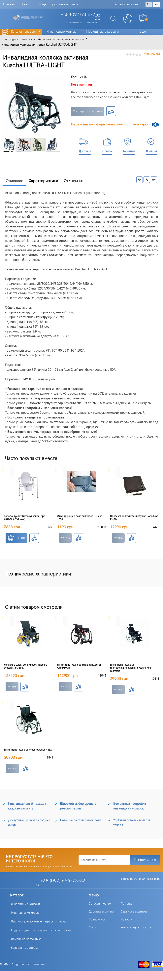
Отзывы (73, 181)
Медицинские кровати (26, 912)
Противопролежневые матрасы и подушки (40, 921)
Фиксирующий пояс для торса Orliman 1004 (79, 518)
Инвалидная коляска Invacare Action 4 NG (28, 750)
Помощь (40, 4)
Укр (156, 4)
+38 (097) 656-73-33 (63, 880)
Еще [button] (143, 31)
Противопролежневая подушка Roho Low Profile (134, 518)
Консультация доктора (136, 927)
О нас (24, 4)
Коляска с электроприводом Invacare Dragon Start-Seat (25, 666)
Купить (20, 537)
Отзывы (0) (152, 54)
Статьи (93, 927)
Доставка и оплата (65, 4)
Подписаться (145, 860)
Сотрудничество (100, 903)
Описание (14, 181)
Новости (126, 919)
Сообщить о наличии (87, 111)
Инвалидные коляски (25, 904)
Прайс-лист (97, 919)
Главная (9, 4)
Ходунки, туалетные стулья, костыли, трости (41, 930)
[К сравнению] (111, 111)
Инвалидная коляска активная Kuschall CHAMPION (79, 666)
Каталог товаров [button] (23, 31)
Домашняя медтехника (26, 939)
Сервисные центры (134, 911)
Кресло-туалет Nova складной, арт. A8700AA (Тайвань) (24, 518)
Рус (149, 4)
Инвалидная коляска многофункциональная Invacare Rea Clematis (130, 668)
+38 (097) (80, 16)
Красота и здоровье (24, 947)
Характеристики (43, 181)
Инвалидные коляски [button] (62, 31)
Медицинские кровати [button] (102, 31)
